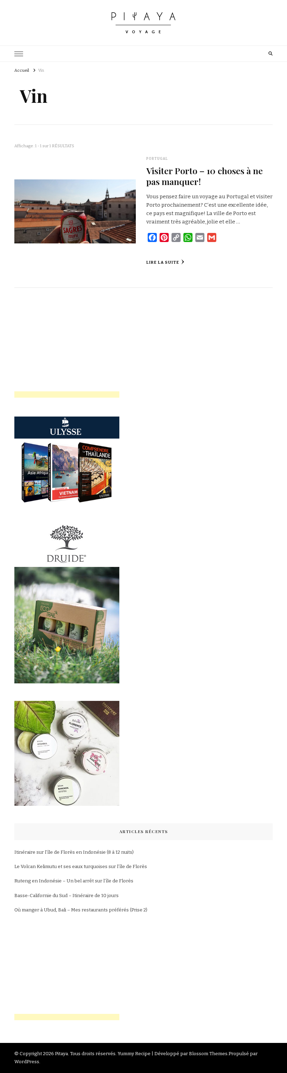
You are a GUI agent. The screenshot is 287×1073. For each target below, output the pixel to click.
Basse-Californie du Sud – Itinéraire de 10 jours (66, 895)
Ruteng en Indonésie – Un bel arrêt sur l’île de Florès (73, 881)
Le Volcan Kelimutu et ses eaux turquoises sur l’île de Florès (80, 866)
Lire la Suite (162, 262)
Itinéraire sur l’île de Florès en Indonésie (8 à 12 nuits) (74, 852)
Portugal (157, 159)
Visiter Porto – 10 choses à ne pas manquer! (204, 176)
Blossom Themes (208, 1054)
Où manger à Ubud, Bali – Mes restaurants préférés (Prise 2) (80, 910)
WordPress (26, 1062)
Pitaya (61, 1054)
